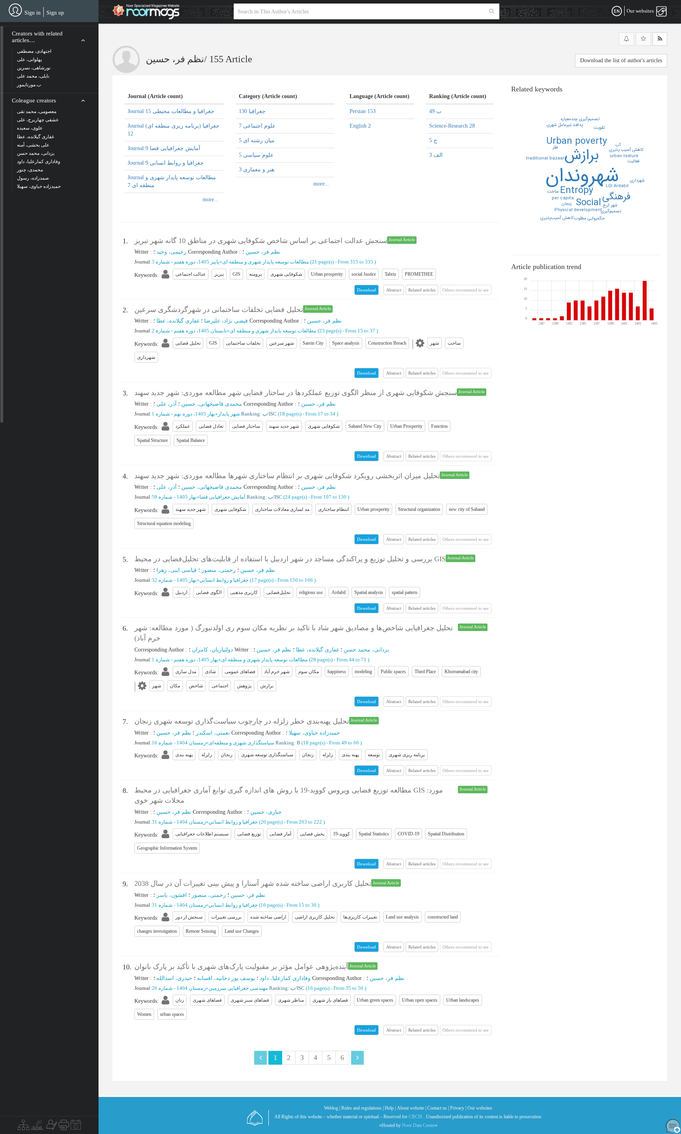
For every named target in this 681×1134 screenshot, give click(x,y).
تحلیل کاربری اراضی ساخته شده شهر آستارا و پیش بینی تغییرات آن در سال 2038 (252, 883)
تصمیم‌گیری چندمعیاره (580, 119)
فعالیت (633, 161)
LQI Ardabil (617, 186)
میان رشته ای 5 (257, 140)
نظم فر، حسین (263, 252)
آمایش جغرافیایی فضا (222, 497)
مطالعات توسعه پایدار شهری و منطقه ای (265, 262)
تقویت (599, 127)
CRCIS (415, 1116)
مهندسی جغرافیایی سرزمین (238, 988)
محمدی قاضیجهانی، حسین (211, 404)
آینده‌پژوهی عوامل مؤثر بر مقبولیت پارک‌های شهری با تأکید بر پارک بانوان (241, 967)
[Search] (491, 11)
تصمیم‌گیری (611, 211)
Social (588, 202)
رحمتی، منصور (218, 570)
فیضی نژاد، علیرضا (226, 321)
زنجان (567, 203)
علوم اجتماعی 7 (257, 126)
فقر (555, 147)
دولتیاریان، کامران (212, 650)
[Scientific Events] (76, 1127)
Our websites (479, 1108)
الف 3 (436, 155)
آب (618, 145)
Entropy (576, 190)
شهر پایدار (229, 414)
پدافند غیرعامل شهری (565, 125)
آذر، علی (166, 404)
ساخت (553, 191)
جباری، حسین (266, 812)
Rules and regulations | (362, 1108)
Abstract (393, 290)
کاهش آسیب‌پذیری (557, 218)
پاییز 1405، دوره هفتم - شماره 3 (186, 262)
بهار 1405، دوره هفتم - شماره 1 (185, 660)
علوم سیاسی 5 (256, 155)
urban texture (624, 156)
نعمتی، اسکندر (213, 733)
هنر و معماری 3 (256, 170)
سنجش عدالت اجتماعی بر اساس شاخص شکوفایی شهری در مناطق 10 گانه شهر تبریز (260, 241)
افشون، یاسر (171, 895)
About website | (411, 1108)
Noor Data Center (418, 1125)
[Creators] (51, 1127)
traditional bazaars (546, 158)
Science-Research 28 (452, 126)
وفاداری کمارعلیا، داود (285, 978)
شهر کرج (610, 205)
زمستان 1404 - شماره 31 (179, 822)
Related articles (421, 290)
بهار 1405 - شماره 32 (174, 580)
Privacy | (458, 1108)
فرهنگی (616, 196)
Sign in (32, 13)
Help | (390, 1108)
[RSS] (660, 39)
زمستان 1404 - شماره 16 (179, 743)
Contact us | (438, 1108)
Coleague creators (34, 100)
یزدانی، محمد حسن (366, 650)
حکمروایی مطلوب (589, 218)
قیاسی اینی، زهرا (176, 570)
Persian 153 (363, 111)
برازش (581, 155)
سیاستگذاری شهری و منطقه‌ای (241, 743)
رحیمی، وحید (171, 252)
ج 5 (433, 140)
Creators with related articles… (37, 36)
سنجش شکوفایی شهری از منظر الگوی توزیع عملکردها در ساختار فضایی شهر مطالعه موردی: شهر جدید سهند (295, 393)
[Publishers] (64, 1127)
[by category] (23, 1127)
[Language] (616, 11)
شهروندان (582, 176)
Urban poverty (576, 141)
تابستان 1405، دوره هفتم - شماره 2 (189, 331)
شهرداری (637, 180)
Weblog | (332, 1108)
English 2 (360, 126)
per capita (563, 198)
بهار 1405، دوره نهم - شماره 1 (183, 414)
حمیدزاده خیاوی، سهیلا (314, 733)
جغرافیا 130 (252, 111)
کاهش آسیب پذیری (626, 150)
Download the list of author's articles (621, 60)
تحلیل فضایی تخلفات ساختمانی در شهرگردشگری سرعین (218, 310)
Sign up (55, 13)
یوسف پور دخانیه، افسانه (226, 978)
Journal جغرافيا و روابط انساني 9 (166, 163)
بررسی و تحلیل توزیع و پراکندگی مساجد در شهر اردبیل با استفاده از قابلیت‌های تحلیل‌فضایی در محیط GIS (290, 559)
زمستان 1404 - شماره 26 (179, 988)
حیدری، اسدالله (174, 978)
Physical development (578, 210)
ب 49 (435, 111)
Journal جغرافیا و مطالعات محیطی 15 (171, 111)
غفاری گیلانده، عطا (177, 321)
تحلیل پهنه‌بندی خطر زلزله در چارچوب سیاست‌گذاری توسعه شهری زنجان (241, 721)
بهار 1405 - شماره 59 (174, 497)
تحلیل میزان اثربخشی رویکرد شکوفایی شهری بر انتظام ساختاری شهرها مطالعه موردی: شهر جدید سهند (287, 476)
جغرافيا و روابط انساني (224, 580)
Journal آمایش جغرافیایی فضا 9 (164, 148)
